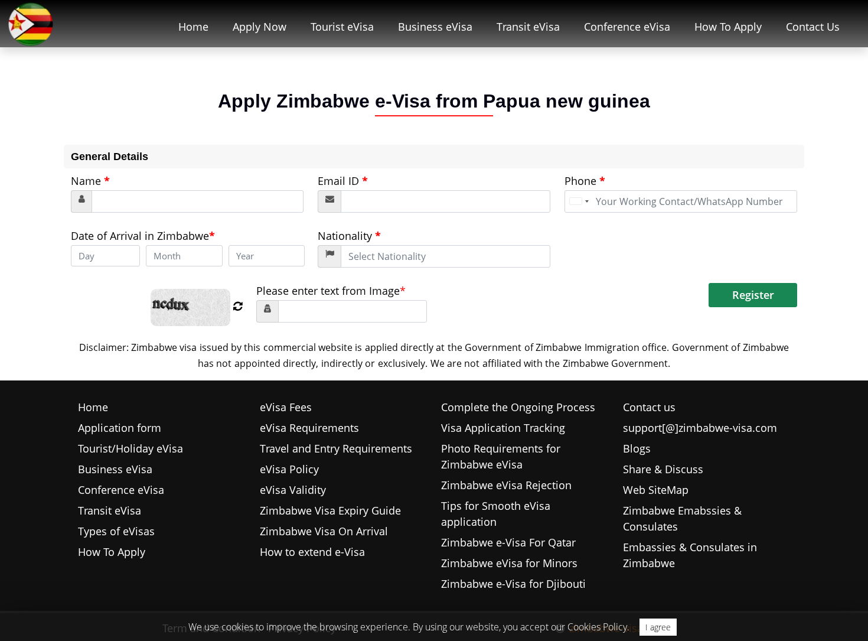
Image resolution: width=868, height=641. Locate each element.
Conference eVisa (627, 26)
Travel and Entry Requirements (336, 448)
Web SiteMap (655, 490)
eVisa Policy (289, 469)
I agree (658, 627)
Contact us (649, 407)
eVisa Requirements (309, 428)
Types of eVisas (116, 531)
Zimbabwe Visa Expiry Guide (330, 510)
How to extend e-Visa (312, 552)
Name (90, 181)
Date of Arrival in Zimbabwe (143, 236)
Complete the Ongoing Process (518, 407)
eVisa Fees (286, 407)
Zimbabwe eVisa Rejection (506, 485)
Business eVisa (435, 26)
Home (193, 26)
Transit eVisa (528, 26)
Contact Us (813, 26)
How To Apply (728, 26)
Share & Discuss (663, 469)
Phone (584, 181)
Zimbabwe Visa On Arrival (324, 531)
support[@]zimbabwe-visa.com (700, 428)
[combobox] (578, 201)
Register (753, 295)
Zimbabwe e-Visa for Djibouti (513, 584)
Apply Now (259, 26)
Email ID (343, 181)
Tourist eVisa (342, 26)
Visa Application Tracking (503, 428)
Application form (119, 428)
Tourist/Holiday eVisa (130, 448)
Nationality (349, 236)
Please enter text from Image (331, 291)
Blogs (637, 448)
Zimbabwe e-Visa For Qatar (508, 542)
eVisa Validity (293, 490)
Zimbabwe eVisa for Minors (509, 563)
